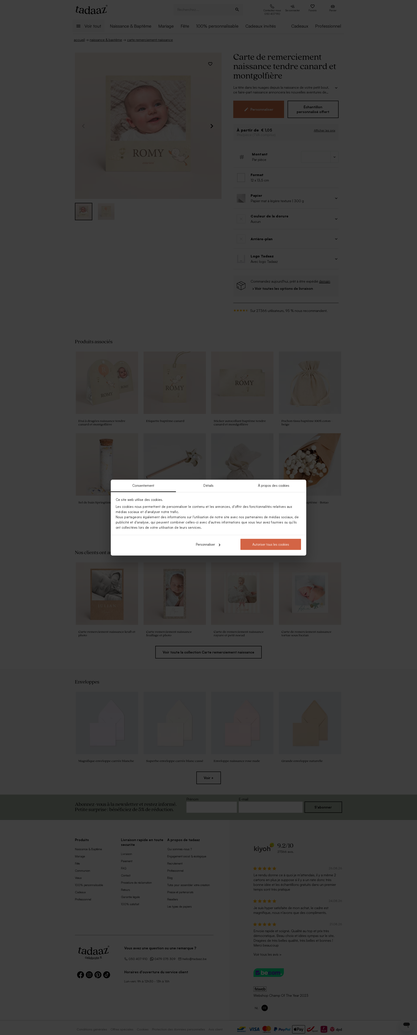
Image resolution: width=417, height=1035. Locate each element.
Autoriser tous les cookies (270, 544)
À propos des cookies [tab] (274, 485)
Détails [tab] (209, 485)
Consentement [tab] (143, 485)
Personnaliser (205, 544)
